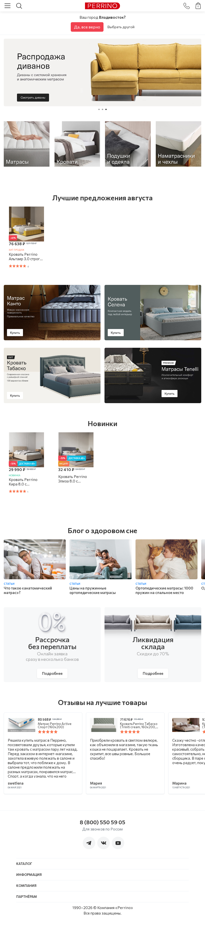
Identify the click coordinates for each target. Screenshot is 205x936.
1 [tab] (99, 110)
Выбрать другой (121, 27)
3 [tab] (106, 110)
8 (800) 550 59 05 (102, 822)
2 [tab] (102, 110)
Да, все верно (87, 26)
